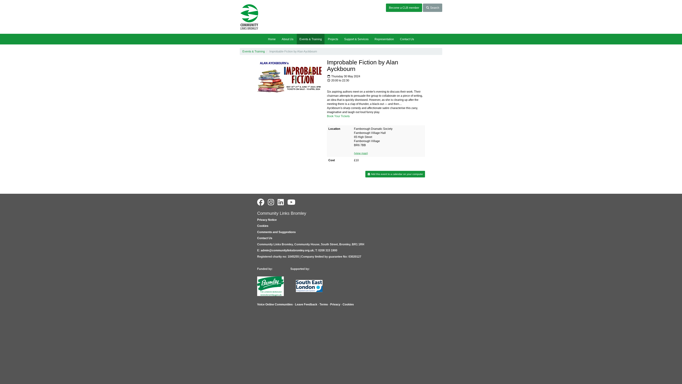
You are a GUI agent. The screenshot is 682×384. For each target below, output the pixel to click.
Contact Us (407, 39)
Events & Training (310, 39)
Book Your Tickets (338, 116)
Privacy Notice (267, 219)
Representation (384, 39)
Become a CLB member (404, 7)
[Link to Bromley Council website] (275, 285)
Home (272, 39)
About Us (287, 39)
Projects (333, 39)
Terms (324, 304)
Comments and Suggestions (276, 232)
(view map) (361, 153)
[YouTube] (291, 202)
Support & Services (356, 39)
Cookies (262, 225)
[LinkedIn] (281, 202)
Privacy (335, 304)
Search (434, 7)
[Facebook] (260, 202)
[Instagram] (271, 202)
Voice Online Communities (275, 304)
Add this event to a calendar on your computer (396, 174)
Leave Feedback (306, 304)
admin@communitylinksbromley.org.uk (287, 250)
